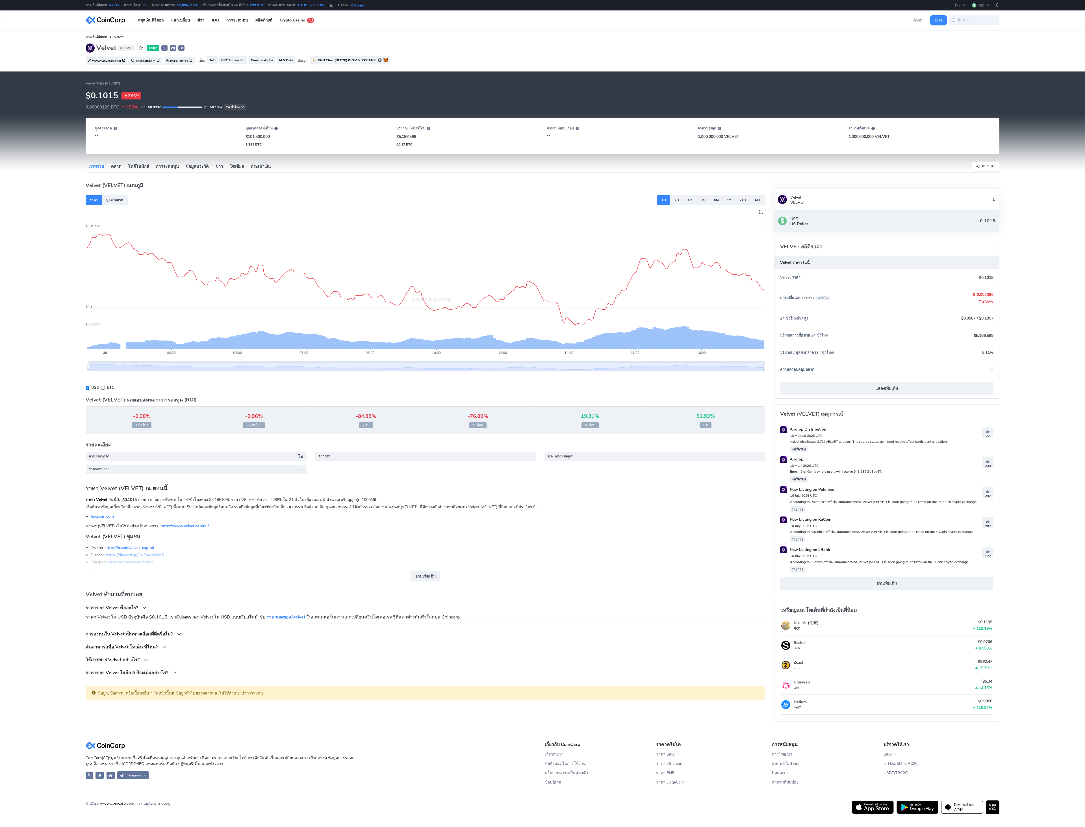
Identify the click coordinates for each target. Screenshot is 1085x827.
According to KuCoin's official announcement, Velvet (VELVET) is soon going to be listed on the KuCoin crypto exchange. (881, 531)
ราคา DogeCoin (670, 782)
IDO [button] (215, 20)
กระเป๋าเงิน (261, 166)
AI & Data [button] (286, 60)
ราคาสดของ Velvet (285, 617)
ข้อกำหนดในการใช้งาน (565, 763)
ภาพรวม (96, 166)
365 (144, 5)
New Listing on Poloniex (811, 489)
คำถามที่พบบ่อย (785, 782)
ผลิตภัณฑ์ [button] (263, 20)
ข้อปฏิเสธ (553, 782)
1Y (729, 200)
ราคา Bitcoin (667, 754)
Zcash (799, 662)
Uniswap (802, 682)
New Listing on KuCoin (810, 519)
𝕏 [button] (164, 48)
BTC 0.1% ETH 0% (311, 5)
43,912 (114, 5)
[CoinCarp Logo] (107, 20)
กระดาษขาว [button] (179, 60)
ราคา (94, 200)
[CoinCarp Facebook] (100, 775)
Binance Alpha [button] (262, 60)
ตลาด (116, 166)
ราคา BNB (665, 773)
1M (689, 200)
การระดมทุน (167, 166)
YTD (742, 200)
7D (676, 200)
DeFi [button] (212, 60)
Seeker (800, 642)
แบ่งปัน (987, 166)
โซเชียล (237, 166)
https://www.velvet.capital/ (184, 526)
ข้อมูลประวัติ (197, 166)
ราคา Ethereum (669, 763)
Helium (800, 702)
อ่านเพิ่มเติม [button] (425, 576)
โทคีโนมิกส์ (138, 166)
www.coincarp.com (117, 803)
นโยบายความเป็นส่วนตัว (566, 773)
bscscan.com (102, 516)
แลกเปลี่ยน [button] (180, 20)
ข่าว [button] (201, 20)
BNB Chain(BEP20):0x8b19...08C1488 (347, 60)
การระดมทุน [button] (237, 20)
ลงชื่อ (939, 20)
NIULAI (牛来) (806, 623)
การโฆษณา (782, 754)
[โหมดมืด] (997, 5)
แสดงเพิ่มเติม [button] (886, 388)
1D (663, 200)
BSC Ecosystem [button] (233, 60)
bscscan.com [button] (145, 60)
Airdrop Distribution (807, 429)
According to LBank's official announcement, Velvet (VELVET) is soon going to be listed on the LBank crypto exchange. (879, 562)
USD (95, 387)
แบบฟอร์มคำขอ (785, 763)
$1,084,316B (187, 5)
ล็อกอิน (918, 20)
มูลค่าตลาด (114, 200)
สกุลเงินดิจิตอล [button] (151, 20)
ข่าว (219, 166)
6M (716, 200)
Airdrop (796, 459)
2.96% (133, 96)
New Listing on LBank (809, 549)
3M (703, 200)
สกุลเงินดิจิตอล (96, 37)
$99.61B (256, 5)
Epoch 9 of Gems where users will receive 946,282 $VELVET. (836, 471)
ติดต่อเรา (780, 773)
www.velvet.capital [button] (106, 60)
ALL (757, 200)
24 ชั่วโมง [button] (233, 107)
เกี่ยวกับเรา (554, 754)
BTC (110, 387)
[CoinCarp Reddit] (111, 775)
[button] (959, 5)
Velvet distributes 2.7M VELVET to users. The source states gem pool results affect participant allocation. (869, 441)
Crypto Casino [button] (296, 20)
